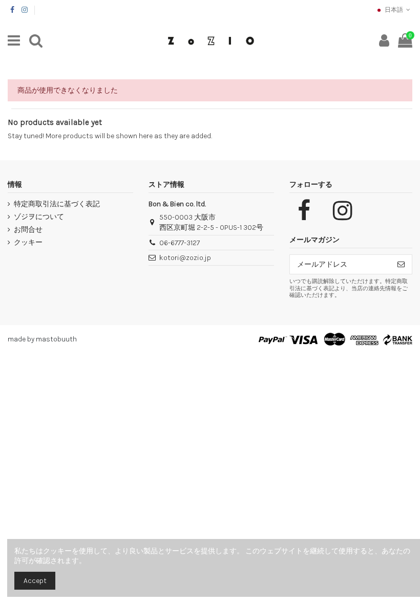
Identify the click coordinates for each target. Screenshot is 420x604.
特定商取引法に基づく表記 (57, 204)
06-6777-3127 (179, 243)
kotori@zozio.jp (185, 257)
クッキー (28, 242)
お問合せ (28, 229)
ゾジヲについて (39, 216)
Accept (35, 580)
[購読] (401, 264)
